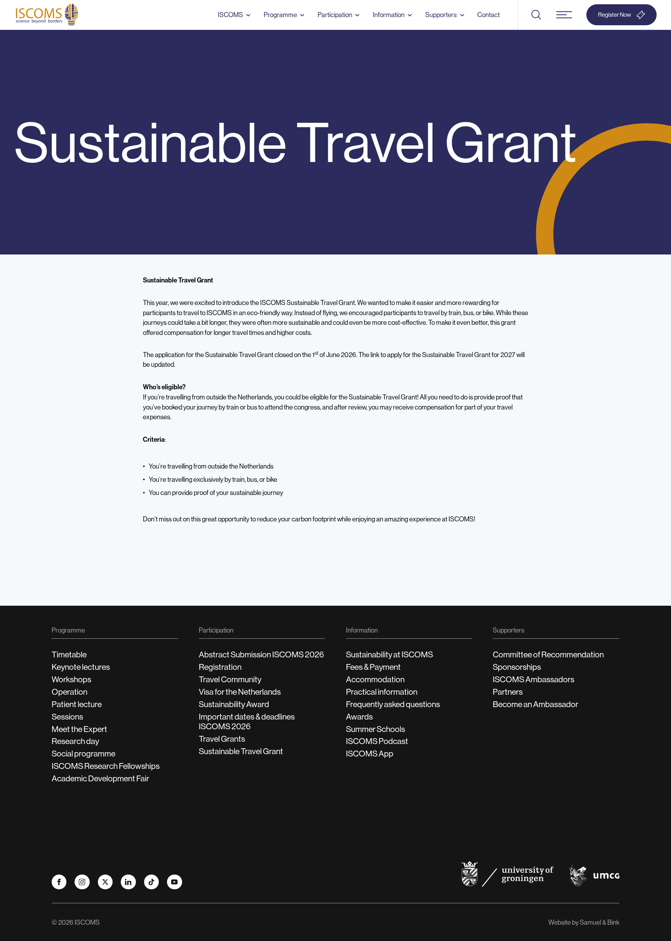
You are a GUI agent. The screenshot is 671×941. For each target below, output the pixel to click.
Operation (69, 692)
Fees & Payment (373, 667)
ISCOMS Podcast (377, 741)
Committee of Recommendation (548, 654)
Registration (220, 667)
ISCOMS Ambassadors (533, 679)
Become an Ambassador (535, 704)
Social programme (83, 753)
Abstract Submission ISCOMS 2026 (261, 654)
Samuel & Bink (599, 922)
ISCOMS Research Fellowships (106, 766)
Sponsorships (517, 667)
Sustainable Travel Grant (241, 751)
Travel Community (230, 679)
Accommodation (375, 679)
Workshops (71, 679)
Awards (359, 716)
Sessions (67, 716)
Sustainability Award (234, 704)
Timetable (69, 654)
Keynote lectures (81, 667)
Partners (508, 692)
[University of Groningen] (507, 874)
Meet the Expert (79, 729)
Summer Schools (375, 729)
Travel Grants (222, 739)
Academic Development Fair (100, 778)
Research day (75, 741)
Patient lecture (77, 704)
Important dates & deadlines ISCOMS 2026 (247, 721)
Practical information (381, 692)
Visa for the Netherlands (240, 692)
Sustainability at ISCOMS (389, 654)
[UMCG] (594, 876)
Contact (488, 14)
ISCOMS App (369, 753)
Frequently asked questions (393, 704)
